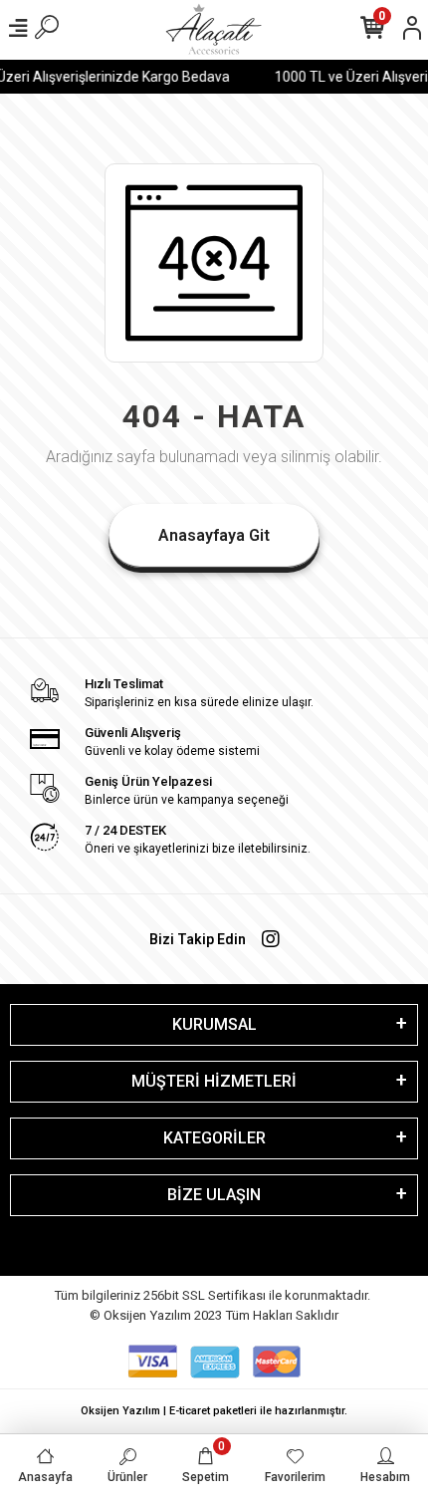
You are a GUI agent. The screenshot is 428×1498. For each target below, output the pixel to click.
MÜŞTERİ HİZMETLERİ (214, 1081)
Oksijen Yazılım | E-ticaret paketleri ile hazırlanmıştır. (214, 1410)
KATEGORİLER (214, 1137)
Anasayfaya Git (214, 535)
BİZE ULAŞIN (214, 1194)
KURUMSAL (214, 1024)
